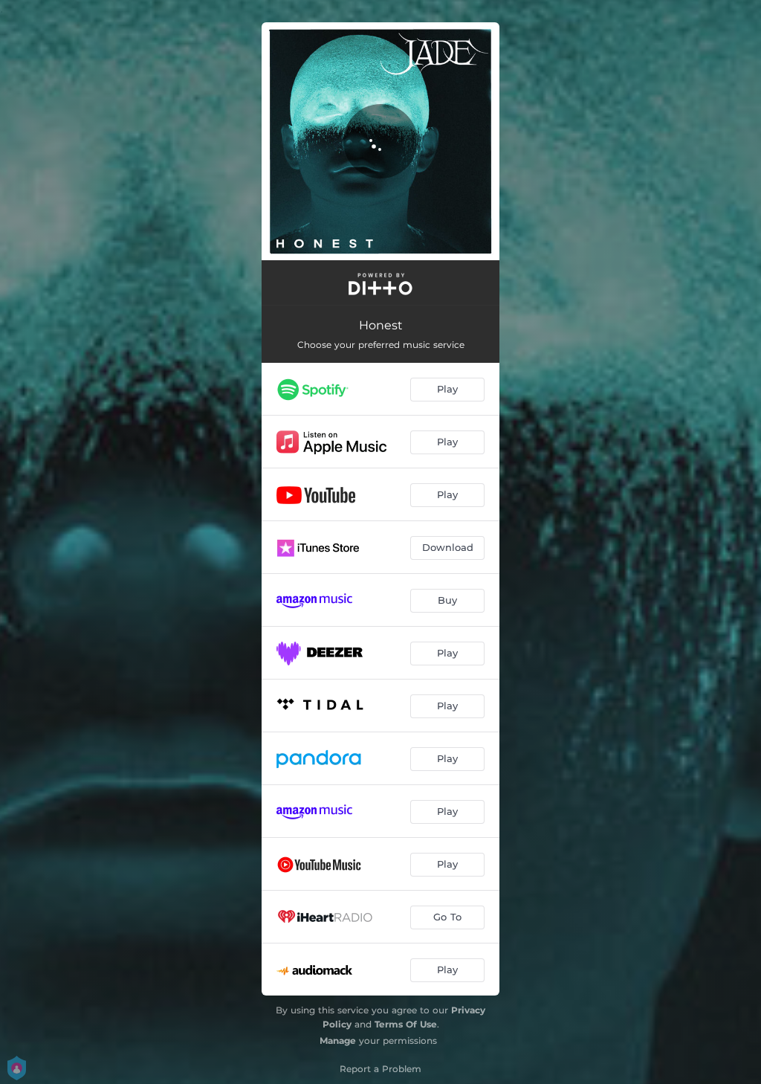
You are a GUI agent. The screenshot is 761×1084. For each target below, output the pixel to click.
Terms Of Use (406, 1024)
